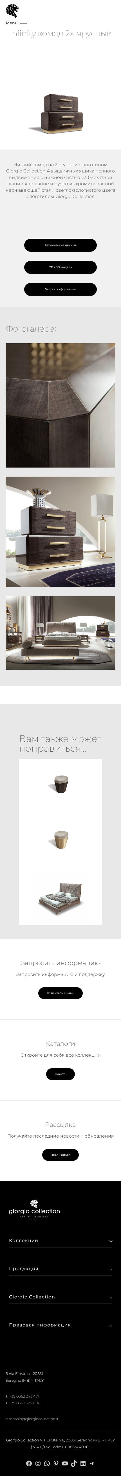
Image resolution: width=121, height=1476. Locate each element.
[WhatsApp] (47, 1463)
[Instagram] (38, 1463)
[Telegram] (92, 1463)
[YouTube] (65, 1463)
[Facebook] (29, 1463)
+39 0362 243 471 (24, 1396)
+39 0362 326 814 (24, 1403)
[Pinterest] (56, 1463)
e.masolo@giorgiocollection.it (32, 1419)
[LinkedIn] (83, 1463)
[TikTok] (74, 1463)
